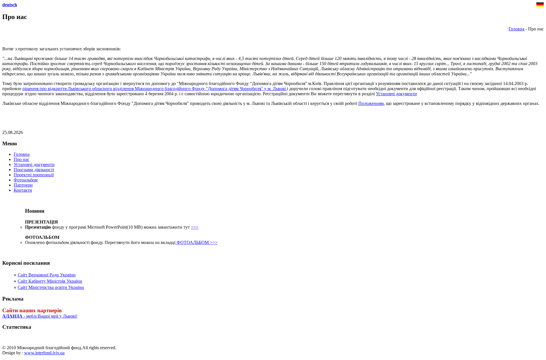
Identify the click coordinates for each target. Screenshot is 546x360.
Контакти (23, 190)
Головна (516, 28)
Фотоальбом (26, 179)
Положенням (371, 103)
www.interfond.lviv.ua (44, 352)
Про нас (21, 159)
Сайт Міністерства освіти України (51, 287)
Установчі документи (396, 93)
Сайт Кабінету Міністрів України (50, 281)
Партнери (23, 185)
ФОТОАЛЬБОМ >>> (196, 242)
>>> (194, 227)
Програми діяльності (34, 169)
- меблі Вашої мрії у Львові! (39, 316)
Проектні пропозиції (34, 174)
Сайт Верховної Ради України (47, 274)
